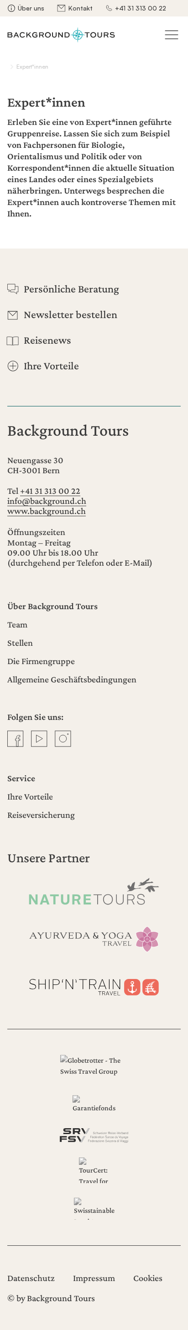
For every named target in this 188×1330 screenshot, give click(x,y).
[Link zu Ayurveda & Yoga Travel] (94, 938)
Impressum (94, 1278)
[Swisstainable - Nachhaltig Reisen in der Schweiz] (94, 1209)
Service (21, 778)
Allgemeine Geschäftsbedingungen (71, 679)
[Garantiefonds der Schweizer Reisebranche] (94, 1104)
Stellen (20, 643)
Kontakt (80, 8)
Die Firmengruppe (41, 661)
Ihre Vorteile (30, 796)
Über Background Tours (52, 606)
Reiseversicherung (41, 815)
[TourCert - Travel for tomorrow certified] (94, 1170)
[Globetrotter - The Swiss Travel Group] (94, 1068)
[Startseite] (61, 35)
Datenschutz (31, 1278)
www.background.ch (46, 511)
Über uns (31, 8)
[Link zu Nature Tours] (94, 891)
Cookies (147, 1278)
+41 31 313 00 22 (140, 8)
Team (17, 624)
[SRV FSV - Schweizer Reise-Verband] (94, 1135)
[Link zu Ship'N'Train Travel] (94, 985)
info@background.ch (46, 501)
